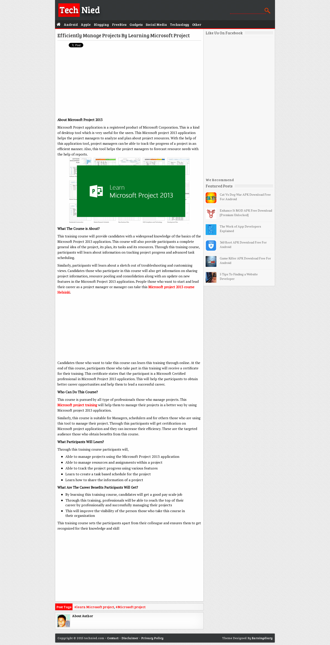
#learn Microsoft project (94, 607)
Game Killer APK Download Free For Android (245, 260)
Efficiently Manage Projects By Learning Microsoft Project (123, 35)
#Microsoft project (130, 607)
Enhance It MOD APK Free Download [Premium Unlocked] (246, 212)
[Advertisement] (129, 83)
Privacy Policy (152, 638)
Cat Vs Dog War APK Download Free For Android (245, 196)
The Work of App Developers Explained (240, 228)
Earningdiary (262, 638)
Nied (79, 9)
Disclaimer (129, 638)
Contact (113, 638)
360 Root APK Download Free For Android (243, 244)
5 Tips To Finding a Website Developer (239, 276)
